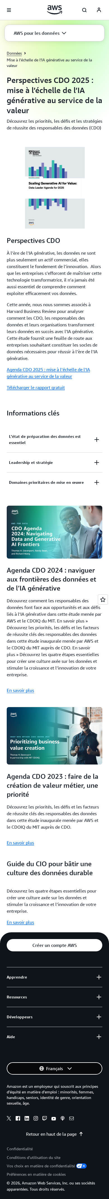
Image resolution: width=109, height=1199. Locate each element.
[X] (9, 1119)
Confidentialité (20, 1148)
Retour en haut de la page (51, 1134)
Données (14, 53)
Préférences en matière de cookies (36, 1174)
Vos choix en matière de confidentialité (41, 1165)
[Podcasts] (62, 1119)
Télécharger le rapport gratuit (36, 387)
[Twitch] (44, 1119)
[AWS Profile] (99, 10)
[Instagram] (36, 1119)
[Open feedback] (103, 599)
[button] (40, 33)
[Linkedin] (27, 1119)
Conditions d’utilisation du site (33, 1157)
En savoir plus (20, 690)
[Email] (71, 1119)
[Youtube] (53, 1119)
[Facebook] (18, 1119)
